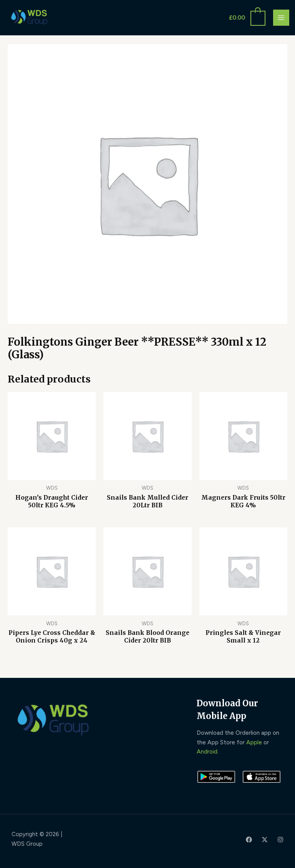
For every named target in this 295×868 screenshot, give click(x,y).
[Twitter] (265, 840)
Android (207, 751)
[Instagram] (280, 840)
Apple (254, 742)
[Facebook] (249, 840)
